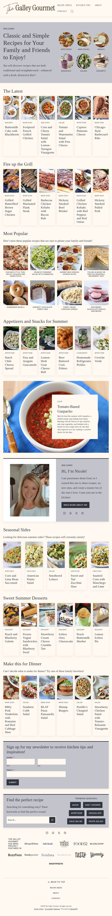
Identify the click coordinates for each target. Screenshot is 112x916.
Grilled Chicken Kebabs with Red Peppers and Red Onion (82, 210)
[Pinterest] (82, 513)
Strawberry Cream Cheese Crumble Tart (47, 641)
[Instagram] (64, 513)
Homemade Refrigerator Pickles (84, 361)
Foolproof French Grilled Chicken (29, 132)
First (8, 766)
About (98, 5)
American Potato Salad (33, 579)
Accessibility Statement (52, 909)
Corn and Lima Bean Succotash (11, 579)
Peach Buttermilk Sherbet (83, 637)
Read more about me (75, 505)
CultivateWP (73, 909)
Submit (13, 782)
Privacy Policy (39, 909)
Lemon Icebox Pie (99, 637)
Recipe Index (64, 5)
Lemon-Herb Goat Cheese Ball (45, 365)
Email (11, 770)
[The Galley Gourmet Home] (29, 8)
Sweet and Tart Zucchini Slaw (77, 581)
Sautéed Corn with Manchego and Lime (99, 581)
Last (39, 766)
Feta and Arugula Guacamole (30, 361)
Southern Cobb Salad (28, 710)
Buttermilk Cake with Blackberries (12, 130)
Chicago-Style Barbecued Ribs (101, 132)
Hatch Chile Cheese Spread (9, 363)
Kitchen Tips (83, 5)
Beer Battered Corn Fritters (64, 363)
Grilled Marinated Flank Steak (29, 205)
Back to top (58, 882)
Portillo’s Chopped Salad (82, 710)
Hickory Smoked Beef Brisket (64, 205)
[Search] (72, 11)
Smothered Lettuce (55, 577)
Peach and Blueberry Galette (11, 637)
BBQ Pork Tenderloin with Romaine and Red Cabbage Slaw (11, 719)
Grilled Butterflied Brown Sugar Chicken (11, 207)
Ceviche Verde (100, 359)
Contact (62, 11)
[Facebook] (70, 513)
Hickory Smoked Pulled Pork (99, 205)
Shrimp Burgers (63, 708)
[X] (76, 513)
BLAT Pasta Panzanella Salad (47, 712)
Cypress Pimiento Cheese (82, 130)
